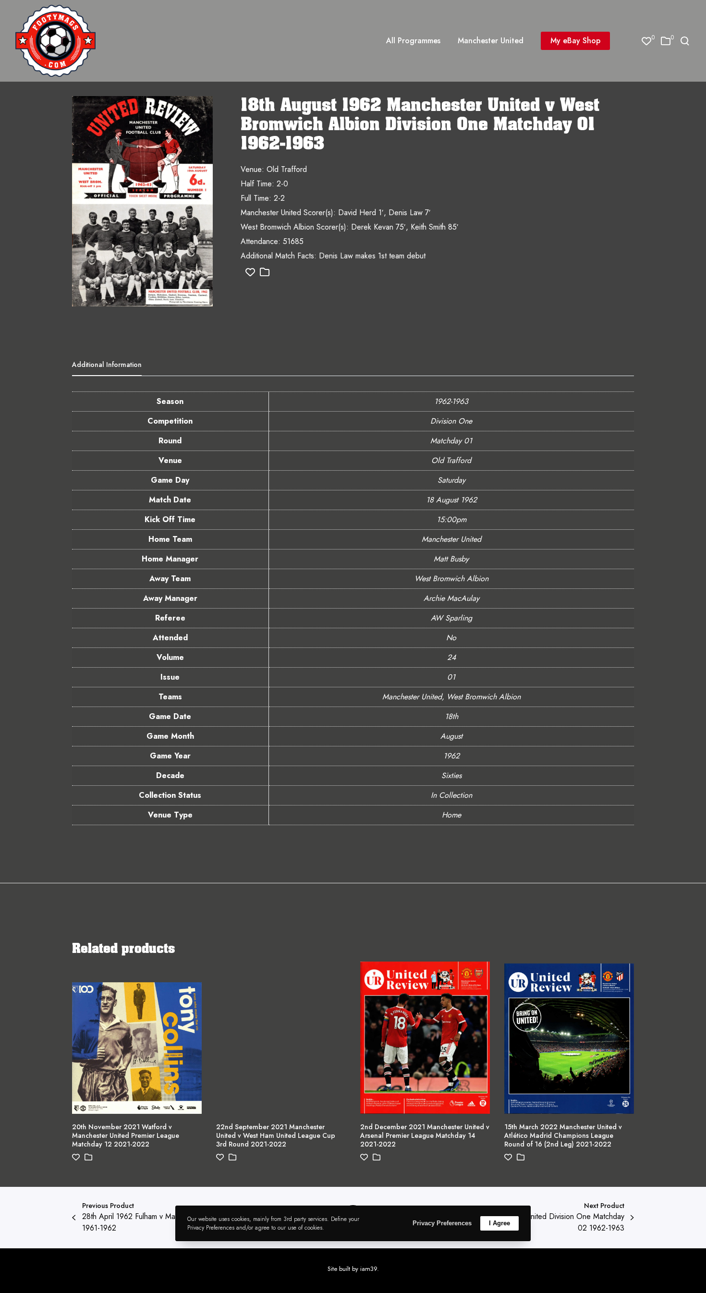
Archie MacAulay (451, 598)
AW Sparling (451, 617)
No (451, 637)
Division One (451, 421)
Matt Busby (451, 558)
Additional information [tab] (107, 364)
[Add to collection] (264, 273)
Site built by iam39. (353, 1268)
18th (451, 716)
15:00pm (451, 519)
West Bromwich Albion (451, 578)
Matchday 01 (451, 440)
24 (451, 657)
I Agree (499, 1223)
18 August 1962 (451, 499)
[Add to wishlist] (250, 273)
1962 (451, 755)
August (451, 736)
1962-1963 (451, 401)
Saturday (451, 480)
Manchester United (451, 539)
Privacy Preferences (442, 1223)
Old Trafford (451, 460)
